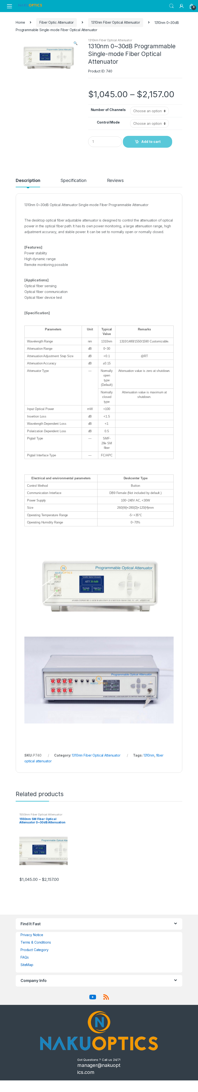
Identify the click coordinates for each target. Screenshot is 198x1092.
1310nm (148, 755)
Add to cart (151, 141)
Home (20, 22)
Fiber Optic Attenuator (56, 22)
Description (28, 180)
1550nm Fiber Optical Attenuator (40, 814)
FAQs (24, 957)
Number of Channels (108, 110)
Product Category (35, 950)
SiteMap (27, 965)
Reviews (115, 180)
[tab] (28, 182)
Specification (73, 180)
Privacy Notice (32, 935)
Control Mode (108, 122)
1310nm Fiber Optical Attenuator (115, 22)
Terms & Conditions (36, 942)
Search (171, 6)
